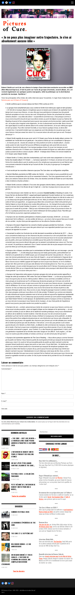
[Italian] (50, 449)
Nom (3, 393)
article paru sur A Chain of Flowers (14, 100)
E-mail (4, 401)
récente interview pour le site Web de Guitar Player (55, 557)
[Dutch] (40, 449)
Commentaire (6, 369)
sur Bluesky (58, 478)
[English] (44, 449)
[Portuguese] (54, 449)
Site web (4, 408)
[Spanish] (57, 449)
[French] (47, 449)
